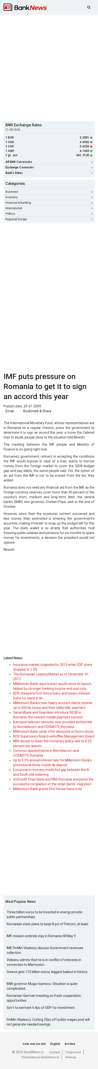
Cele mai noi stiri (34, 1044)
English (55, 1044)
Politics (10, 213)
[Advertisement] (49, 67)
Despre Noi (73, 1052)
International (13, 208)
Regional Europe (16, 219)
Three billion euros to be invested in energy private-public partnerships (45, 914)
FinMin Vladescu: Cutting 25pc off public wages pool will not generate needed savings (48, 1022)
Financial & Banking (18, 202)
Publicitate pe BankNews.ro (40, 1057)
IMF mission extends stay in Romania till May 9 (41, 936)
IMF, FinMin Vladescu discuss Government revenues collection (45, 950)
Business (11, 191)
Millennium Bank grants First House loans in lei (47, 789)
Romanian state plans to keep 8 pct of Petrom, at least (47, 924)
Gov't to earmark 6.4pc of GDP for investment (41, 1008)
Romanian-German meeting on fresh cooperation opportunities (44, 998)
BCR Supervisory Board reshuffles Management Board (53, 736)
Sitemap (70, 1057)
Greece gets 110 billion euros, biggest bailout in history (47, 972)
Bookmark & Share (37, 411)
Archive (69, 1044)
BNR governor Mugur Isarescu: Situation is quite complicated (42, 986)
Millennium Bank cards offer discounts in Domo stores (53, 731)
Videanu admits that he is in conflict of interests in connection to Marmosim (44, 962)
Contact (54, 1052)
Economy (11, 197)
